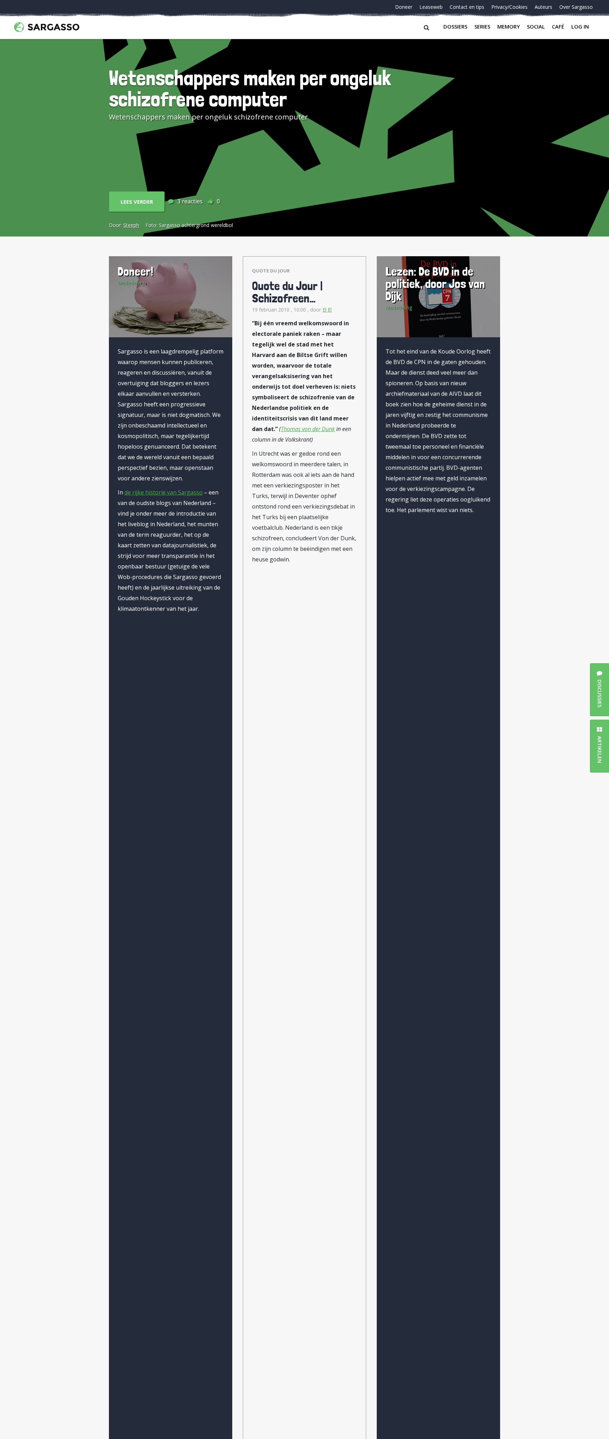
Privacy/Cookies (509, 7)
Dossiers (455, 26)
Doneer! (135, 271)
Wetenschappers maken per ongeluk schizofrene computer (250, 88)
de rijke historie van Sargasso (163, 492)
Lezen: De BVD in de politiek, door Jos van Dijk (435, 283)
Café (558, 26)
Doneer (403, 7)
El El (327, 309)
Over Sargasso (576, 7)
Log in (580, 26)
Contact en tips (467, 7)
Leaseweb (431, 7)
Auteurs (543, 7)
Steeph (131, 225)
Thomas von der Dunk (308, 429)
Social (536, 26)
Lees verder (137, 201)
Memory (508, 26)
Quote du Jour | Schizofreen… (287, 291)
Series (482, 26)
